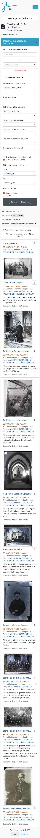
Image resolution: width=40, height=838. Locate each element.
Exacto (8, 196)
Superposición (11, 193)
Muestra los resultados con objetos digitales (21, 235)
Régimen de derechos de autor (15, 139)
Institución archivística (12, 88)
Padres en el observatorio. (16, 420)
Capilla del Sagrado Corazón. (17, 494)
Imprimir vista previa (12, 211)
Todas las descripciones (15, 160)
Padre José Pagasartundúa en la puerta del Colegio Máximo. (17, 351)
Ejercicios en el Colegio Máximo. (17, 678)
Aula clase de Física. (13, 549)
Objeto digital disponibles (13, 120)
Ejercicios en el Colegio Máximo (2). (17, 731)
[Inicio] (10, 7)
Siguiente (24, 834)
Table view (19, 215)
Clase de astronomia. (13, 282)
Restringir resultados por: (20, 18)
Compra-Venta (10, 243)
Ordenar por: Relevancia (11, 220)
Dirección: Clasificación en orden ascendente (18, 224)
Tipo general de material (13, 148)
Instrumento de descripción (14, 129)
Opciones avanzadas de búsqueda (14, 42)
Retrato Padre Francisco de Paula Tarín (17, 808)
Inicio (5, 169)
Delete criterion (20, 70)
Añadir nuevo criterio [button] (13, 77)
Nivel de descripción (11, 111)
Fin (4, 178)
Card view (8, 215)
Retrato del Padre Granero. (16, 625)
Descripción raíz (9, 97)
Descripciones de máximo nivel (18, 157)
